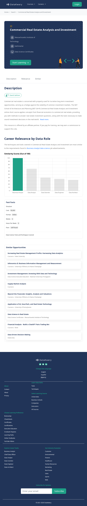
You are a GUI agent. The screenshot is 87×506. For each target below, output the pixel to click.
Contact (6, 389)
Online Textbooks (9, 438)
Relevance (25, 79)
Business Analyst (9, 451)
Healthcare (48, 461)
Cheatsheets (8, 419)
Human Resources (51, 464)
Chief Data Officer (10, 454)
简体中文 (43, 377)
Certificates (8, 422)
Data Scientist (8, 461)
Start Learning (19, 62)
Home (6, 12)
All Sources (35, 409)
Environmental (49, 454)
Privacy (6, 396)
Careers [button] (41, 4)
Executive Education (10, 429)
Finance (47, 458)
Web (46, 480)
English (43, 372)
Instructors (34, 406)
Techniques (35, 389)
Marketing (48, 467)
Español (43, 375)
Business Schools (36, 400)
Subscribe (59, 491)
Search (13, 12)
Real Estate (48, 470)
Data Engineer (8, 464)
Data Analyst (8, 458)
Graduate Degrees (10, 432)
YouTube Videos (9, 441)
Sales (46, 473)
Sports (47, 477)
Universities (35, 397)
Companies (35, 403)
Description (11, 79)
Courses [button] (30, 4)
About (6, 392)
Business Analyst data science (38, 148)
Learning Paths (9, 435)
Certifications (8, 425)
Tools (33, 386)
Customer (48, 451)
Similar (38, 79)
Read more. (44, 119)
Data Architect (8, 467)
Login (77, 4)
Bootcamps (7, 416)
